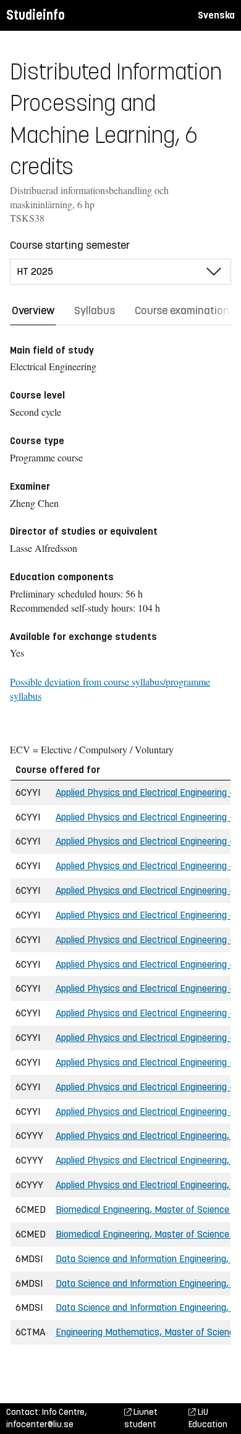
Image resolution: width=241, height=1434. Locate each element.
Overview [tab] (33, 310)
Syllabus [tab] (94, 310)
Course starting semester (70, 245)
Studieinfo (35, 15)
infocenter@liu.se (40, 1424)
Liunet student (141, 1418)
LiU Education (207, 1418)
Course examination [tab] (182, 310)
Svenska (216, 15)
